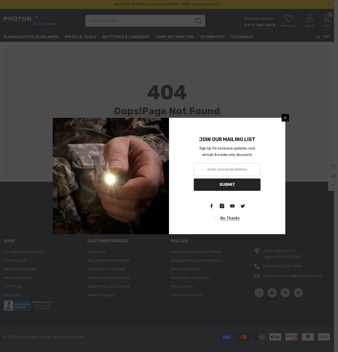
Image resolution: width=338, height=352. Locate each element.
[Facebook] (211, 206)
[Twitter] (243, 206)
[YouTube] (232, 206)
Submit (227, 184)
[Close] (285, 118)
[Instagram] (222, 206)
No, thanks (230, 218)
